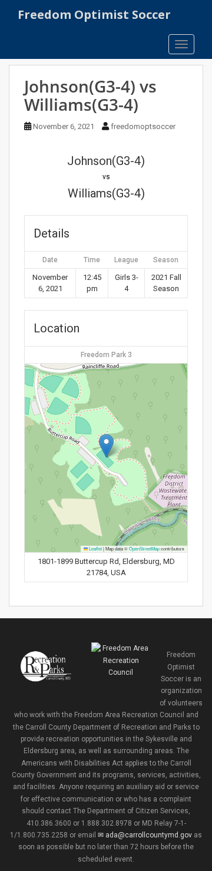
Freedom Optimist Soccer (94, 14)
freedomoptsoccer (143, 126)
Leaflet (95, 548)
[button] (106, 446)
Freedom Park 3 (106, 355)
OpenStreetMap (144, 548)
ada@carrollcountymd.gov (148, 835)
